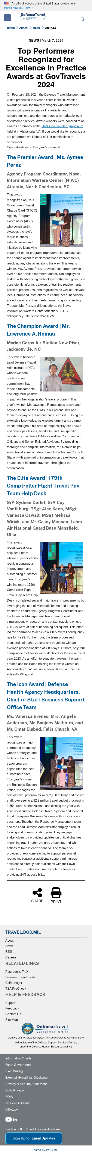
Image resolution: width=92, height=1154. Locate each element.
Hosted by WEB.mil (44, 1150)
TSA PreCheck (15, 988)
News (9, 946)
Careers (11, 957)
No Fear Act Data (17, 1103)
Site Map (11, 1019)
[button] (19, 8)
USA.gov (11, 1109)
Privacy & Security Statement (26, 1084)
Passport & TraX (16, 971)
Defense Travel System (21, 977)
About (9, 940)
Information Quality (18, 1058)
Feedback (12, 1008)
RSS (8, 951)
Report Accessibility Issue (42, 1129)
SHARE (37, 900)
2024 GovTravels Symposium (62, 126)
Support (10, 1003)
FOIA (9, 1096)
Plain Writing (14, 1071)
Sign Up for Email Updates (33, 1138)
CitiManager (13, 983)
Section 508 (13, 1129)
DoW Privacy (14, 1090)
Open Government (18, 1064)
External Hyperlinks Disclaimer (27, 1077)
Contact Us (13, 1014)
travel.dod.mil (23, 932)
